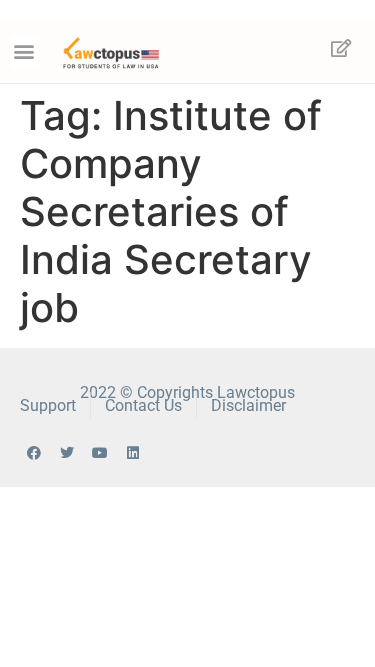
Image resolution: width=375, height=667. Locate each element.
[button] (24, 51)
